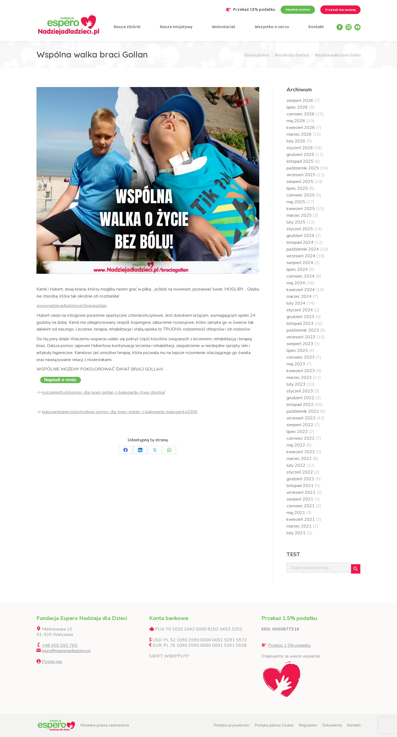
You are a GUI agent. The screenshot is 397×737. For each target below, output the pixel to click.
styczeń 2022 (300, 472)
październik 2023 (303, 330)
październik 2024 (303, 249)
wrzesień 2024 (301, 256)
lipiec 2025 (297, 188)
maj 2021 (296, 512)
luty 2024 (296, 303)
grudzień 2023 (300, 316)
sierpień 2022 (300, 425)
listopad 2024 (300, 242)
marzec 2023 (299, 377)
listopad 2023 (300, 323)
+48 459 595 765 (60, 645)
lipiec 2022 (297, 431)
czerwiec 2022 (301, 438)
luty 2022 (296, 465)
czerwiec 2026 (301, 114)
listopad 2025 (300, 161)
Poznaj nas (52, 662)
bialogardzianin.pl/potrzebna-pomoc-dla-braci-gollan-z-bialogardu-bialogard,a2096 (120, 412)
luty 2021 (296, 533)
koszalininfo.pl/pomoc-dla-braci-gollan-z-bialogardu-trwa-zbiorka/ (103, 392)
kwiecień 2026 (301, 127)
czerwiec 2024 (301, 276)
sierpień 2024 (300, 262)
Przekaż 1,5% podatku (254, 10)
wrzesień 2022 (301, 418)
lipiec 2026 (297, 107)
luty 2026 (296, 141)
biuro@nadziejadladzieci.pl (66, 651)
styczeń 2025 (300, 229)
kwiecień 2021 (301, 519)
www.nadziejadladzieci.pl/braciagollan (71, 306)
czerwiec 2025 (301, 195)
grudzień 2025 (300, 154)
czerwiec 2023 (301, 357)
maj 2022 (296, 445)
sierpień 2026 (300, 100)
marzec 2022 (299, 458)
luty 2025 (296, 222)
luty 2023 (296, 384)
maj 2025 (296, 202)
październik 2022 (303, 411)
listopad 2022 (300, 404)
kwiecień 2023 (301, 370)
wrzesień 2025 (301, 175)
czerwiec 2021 (301, 506)
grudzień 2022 (300, 398)
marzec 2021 (299, 526)
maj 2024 (296, 283)
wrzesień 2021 (301, 492)
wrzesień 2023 (301, 337)
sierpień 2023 (300, 343)
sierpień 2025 (300, 181)
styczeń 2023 (300, 391)
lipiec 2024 (297, 269)
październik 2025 (303, 168)
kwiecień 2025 (301, 208)
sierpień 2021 (300, 499)
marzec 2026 (299, 134)
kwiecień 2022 (301, 452)
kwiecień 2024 (301, 289)
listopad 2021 (300, 485)
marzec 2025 (299, 215)
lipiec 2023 (297, 350)
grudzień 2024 (300, 235)
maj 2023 (296, 364)
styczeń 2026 (300, 148)
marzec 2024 (299, 296)
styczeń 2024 (300, 310)
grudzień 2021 (300, 479)
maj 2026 (296, 121)
